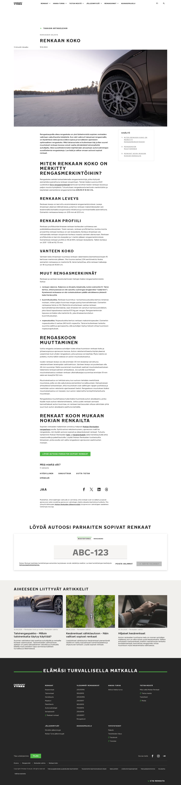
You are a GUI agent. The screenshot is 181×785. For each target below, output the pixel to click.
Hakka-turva (59, 3)
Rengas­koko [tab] (98, 538)
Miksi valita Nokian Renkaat (149, 690)
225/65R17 (80, 715)
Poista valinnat (124, 564)
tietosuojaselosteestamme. (29, 565)
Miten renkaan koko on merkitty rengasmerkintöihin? (135, 140)
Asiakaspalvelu (128, 3)
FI (157, 3)
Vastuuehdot (114, 769)
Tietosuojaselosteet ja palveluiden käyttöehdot (63, 769)
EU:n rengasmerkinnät (60, 185)
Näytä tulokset (150, 564)
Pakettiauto (49, 704)
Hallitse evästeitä (20, 774)
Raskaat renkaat (53, 715)
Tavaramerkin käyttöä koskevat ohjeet (94, 769)
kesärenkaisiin (79, 435)
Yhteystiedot (114, 726)
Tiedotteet (144, 697)
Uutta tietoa (83, 473)
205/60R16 (81, 697)
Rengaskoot (81, 719)
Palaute (111, 730)
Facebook (113, 737)
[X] (91, 489)
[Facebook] (83, 489)
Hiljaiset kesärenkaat (131, 633)
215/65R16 (80, 711)
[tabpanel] (90, 555)
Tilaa (36, 756)
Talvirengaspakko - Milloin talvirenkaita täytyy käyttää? (32, 635)
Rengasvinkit (110, 3)
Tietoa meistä (75, 3)
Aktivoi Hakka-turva (115, 690)
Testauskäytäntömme (148, 769)
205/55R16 (81, 690)
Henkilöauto (49, 697)
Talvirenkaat (49, 693)
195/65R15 (80, 693)
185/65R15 (80, 704)
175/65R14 (80, 708)
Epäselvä (45, 478)
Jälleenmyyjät (93, 3)
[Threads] (106, 489)
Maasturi (48, 701)
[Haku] (163, 3)
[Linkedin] (98, 489)
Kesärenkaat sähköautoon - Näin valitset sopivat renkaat (87, 635)
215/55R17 (80, 701)
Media (144, 701)
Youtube (113, 741)
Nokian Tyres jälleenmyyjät (54, 734)
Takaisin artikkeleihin (55, 28)
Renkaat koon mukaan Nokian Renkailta (135, 155)
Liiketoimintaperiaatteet (129, 769)
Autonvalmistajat (51, 708)
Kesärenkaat (49, 690)
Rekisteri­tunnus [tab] (84, 538)
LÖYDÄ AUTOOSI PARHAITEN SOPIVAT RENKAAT (65, 454)
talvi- (68, 435)
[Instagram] (158, 756)
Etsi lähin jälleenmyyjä (53, 730)
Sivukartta (161, 769)
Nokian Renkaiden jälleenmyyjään (67, 504)
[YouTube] (164, 756)
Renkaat (44, 3)
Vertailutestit (49, 711)
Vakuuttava (64, 473)
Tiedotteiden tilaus (115, 734)
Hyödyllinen (46, 473)
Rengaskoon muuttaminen (130, 148)
